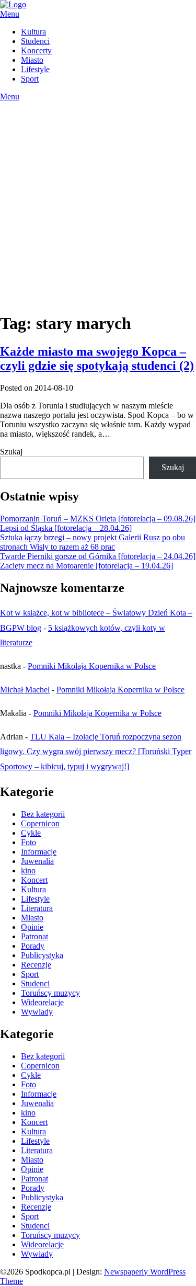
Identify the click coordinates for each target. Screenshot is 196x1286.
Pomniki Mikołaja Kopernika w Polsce (92, 666)
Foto (28, 842)
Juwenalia (37, 861)
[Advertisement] (98, 205)
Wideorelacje (42, 1002)
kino (28, 870)
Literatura (37, 908)
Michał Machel (25, 689)
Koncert (34, 879)
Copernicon (40, 823)
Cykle (31, 832)
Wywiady (37, 1011)
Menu (9, 13)
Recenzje (36, 964)
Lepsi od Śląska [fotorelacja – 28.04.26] (66, 527)
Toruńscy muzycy (50, 992)
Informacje (38, 851)
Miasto (32, 59)
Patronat (34, 936)
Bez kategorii (43, 814)
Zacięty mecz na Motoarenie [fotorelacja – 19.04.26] (86, 565)
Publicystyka (42, 955)
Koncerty (36, 50)
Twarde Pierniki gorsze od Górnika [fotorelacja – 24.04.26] (97, 556)
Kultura (33, 31)
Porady (32, 945)
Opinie (32, 927)
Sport (30, 78)
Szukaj (11, 451)
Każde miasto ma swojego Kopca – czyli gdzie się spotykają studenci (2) (97, 358)
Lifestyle (35, 69)
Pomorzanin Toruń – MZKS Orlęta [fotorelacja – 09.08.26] (97, 518)
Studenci (35, 41)
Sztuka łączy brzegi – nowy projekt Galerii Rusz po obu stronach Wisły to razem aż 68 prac (92, 542)
